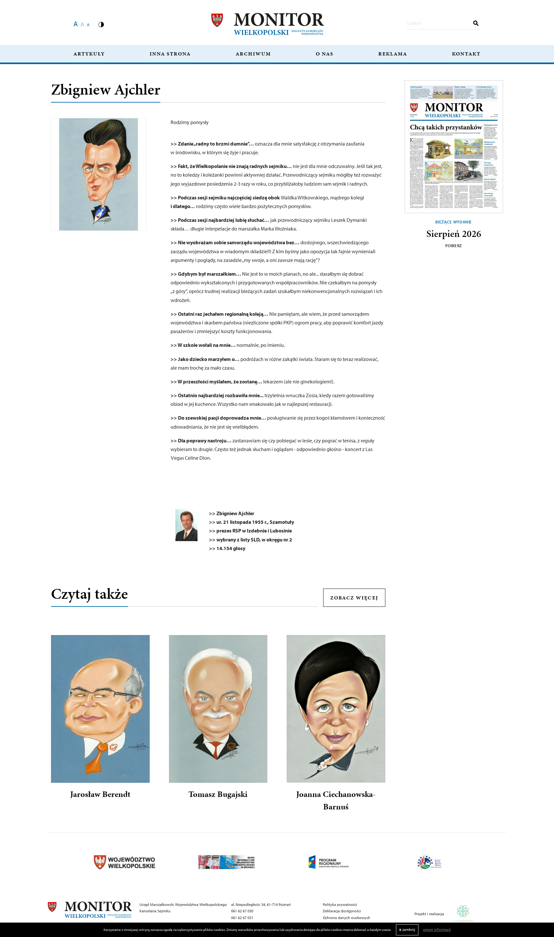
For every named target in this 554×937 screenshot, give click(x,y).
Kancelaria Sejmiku (155, 910)
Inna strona (170, 53)
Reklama (392, 53)
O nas (324, 53)
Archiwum (253, 53)
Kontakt (466, 53)
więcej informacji (437, 929)
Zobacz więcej (354, 597)
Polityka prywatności (340, 904)
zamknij (407, 929)
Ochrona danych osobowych (346, 917)
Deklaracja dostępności (342, 910)
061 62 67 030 (242, 910)
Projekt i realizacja (430, 913)
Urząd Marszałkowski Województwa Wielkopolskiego (183, 904)
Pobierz (453, 245)
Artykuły (89, 53)
